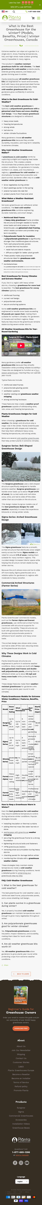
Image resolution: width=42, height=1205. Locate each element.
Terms (14, 1192)
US (6, 12)
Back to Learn (23, 974)
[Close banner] (40, 5)
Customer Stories (21, 1062)
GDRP (20, 1192)
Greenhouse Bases (21, 1128)
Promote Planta (21, 1090)
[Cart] (32, 18)
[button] (38, 18)
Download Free (21, 1028)
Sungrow (21, 1108)
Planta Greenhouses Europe (21, 1070)
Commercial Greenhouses (21, 1116)
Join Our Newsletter (21, 1050)
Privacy (9, 1192)
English (20, 1181)
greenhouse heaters (17, 847)
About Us (21, 1046)
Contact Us (21, 1058)
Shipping (21, 1054)
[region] (21, 5)
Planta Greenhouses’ (10, 79)
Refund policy (21, 1086)
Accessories (21, 1120)
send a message (22, 1155)
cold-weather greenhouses (28, 438)
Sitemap (27, 1192)
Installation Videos (21, 1124)
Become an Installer (21, 1078)
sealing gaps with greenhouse (16, 832)
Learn (21, 1066)
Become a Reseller (21, 1074)
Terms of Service (21, 1082)
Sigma (21, 1112)
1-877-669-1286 (34, 12)
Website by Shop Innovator (14, 1193)
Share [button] (6, 965)
